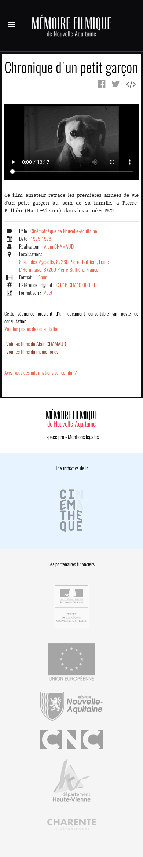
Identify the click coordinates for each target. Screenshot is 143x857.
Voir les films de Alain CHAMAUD (36, 344)
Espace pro (54, 437)
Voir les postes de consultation (71, 321)
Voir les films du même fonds (32, 351)
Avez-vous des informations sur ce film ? (40, 372)
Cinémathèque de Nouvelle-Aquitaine (63, 231)
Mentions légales (83, 437)
